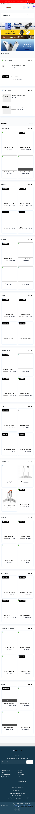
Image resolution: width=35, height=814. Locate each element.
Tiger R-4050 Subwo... (25, 314)
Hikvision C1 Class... (9, 560)
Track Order (21, 774)
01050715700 (6, 3)
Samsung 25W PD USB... (26, 259)
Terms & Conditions (13, 812)
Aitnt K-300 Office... (26, 671)
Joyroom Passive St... (25, 425)
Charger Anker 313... (9, 258)
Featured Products (5, 770)
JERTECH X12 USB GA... (9, 647)
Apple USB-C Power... (9, 283)
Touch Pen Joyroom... (25, 449)
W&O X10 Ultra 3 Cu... (25, 147)
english (31, 3)
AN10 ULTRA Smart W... (9, 172)
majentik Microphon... (9, 616)
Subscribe (30, 761)
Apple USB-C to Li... (26, 481)
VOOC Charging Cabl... (9, 481)
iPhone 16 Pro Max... (9, 727)
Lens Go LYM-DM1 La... (9, 592)
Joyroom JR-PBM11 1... (25, 227)
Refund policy (21, 777)
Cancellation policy (22, 781)
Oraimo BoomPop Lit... (25, 338)
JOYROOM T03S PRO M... (9, 369)
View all (29, 15)
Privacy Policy (23, 812)
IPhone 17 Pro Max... (9, 703)
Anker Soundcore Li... (9, 338)
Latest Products (5, 772)
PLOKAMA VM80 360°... (25, 616)
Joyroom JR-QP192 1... (9, 203)
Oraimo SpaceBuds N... (26, 393)
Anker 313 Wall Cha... (26, 283)
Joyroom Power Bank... (9, 227)
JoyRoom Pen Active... (9, 425)
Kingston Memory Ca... (9, 536)
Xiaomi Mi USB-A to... (9, 505)
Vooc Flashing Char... (25, 505)
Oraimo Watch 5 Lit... (25, 172)
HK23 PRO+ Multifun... (9, 148)
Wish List (20, 772)
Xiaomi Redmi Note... (25, 703)
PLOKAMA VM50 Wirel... (26, 592)
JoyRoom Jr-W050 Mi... (25, 203)
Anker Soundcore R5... (25, 370)
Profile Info (20, 770)
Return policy (21, 779)
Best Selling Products (6, 774)
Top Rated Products (6, 777)
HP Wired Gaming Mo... (26, 647)
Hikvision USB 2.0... (26, 536)
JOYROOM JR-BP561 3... (9, 449)
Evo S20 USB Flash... (26, 560)
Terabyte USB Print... (9, 672)
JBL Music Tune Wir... (9, 314)
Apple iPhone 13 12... (26, 727)
